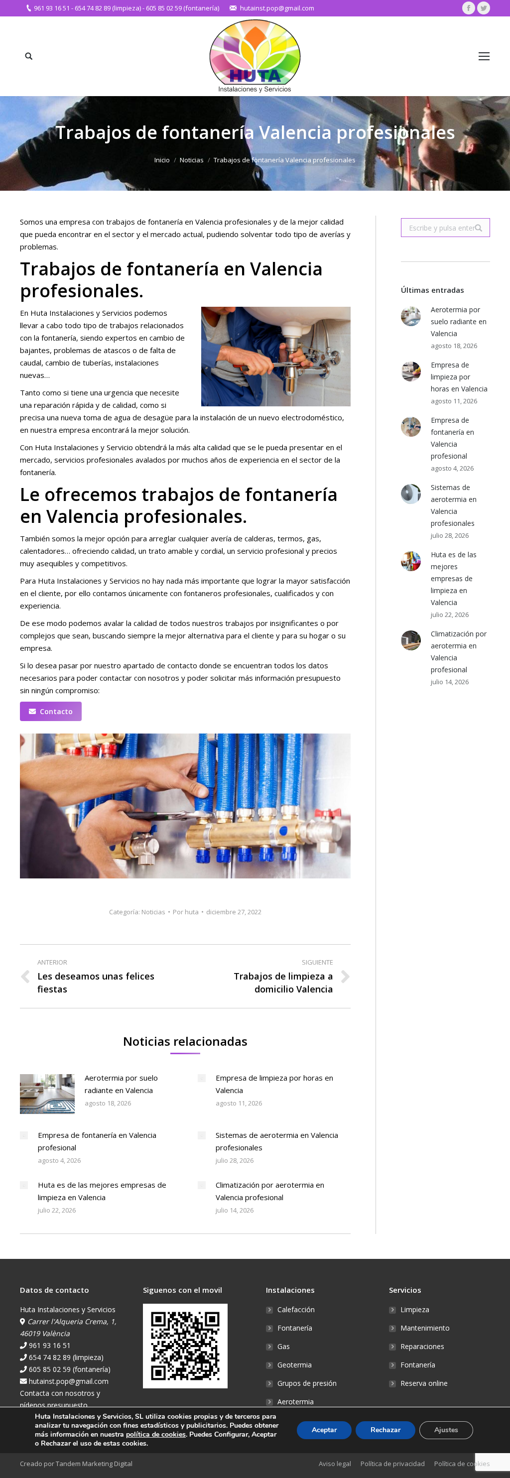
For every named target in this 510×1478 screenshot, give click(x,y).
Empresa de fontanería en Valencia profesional (97, 1141)
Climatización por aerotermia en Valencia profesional (270, 1191)
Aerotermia (295, 1401)
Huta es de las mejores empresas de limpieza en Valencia (102, 1191)
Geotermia (294, 1364)
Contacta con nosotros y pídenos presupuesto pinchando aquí (60, 1405)
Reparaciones (422, 1346)
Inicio (162, 159)
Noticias (192, 159)
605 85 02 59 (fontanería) (182, 7)
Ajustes (446, 1430)
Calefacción (296, 1309)
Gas (283, 1346)
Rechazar (385, 1430)
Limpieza (414, 1309)
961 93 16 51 (52, 7)
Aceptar (324, 1430)
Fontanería (294, 1328)
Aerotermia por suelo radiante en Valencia (121, 1084)
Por (186, 911)
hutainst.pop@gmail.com (277, 7)
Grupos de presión (307, 1383)
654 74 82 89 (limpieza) (108, 7)
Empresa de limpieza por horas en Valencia (274, 1084)
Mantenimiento (425, 1328)
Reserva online (424, 1383)
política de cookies (156, 1434)
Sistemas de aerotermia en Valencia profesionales (277, 1141)
